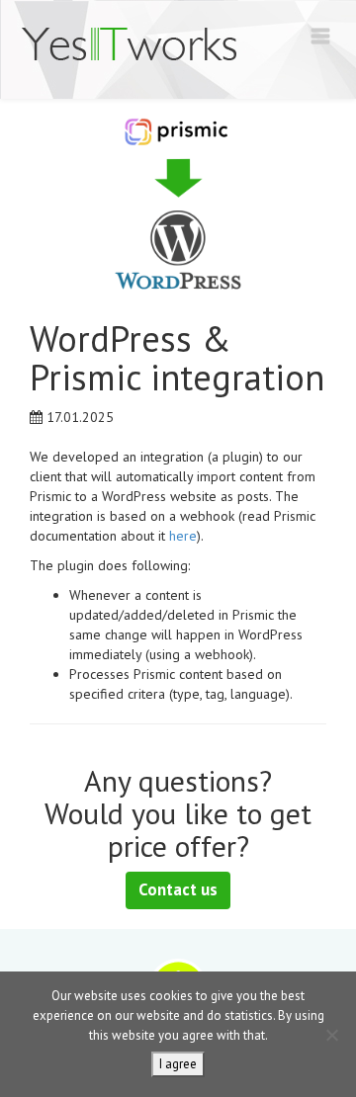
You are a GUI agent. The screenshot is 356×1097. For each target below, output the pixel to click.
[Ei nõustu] (331, 1035)
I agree (178, 1063)
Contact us (178, 889)
